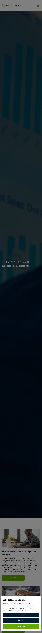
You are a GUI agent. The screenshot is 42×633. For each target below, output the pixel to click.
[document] (21, 316)
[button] (21, 615)
